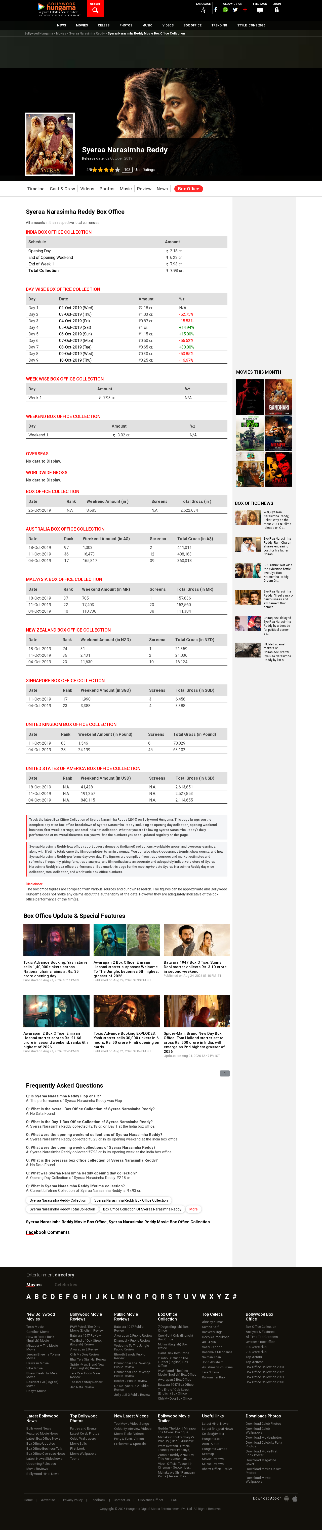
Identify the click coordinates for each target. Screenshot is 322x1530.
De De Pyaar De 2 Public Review (131, 1388)
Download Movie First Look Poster (261, 1453)
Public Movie (126, 1317)
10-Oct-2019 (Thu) (75, 360)
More (193, 1209)
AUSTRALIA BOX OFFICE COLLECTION (65, 529)
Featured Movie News (42, 1433)
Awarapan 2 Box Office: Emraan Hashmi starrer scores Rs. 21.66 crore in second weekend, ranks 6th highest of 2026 (55, 1040)
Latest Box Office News (43, 1438)
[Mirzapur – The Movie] (278, 433)
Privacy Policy (73, 1500)
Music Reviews (213, 1464)
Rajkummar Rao (213, 1377)
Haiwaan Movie (37, 1363)
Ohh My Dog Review (84, 1354)
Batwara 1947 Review (85, 1335)
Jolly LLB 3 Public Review (132, 1395)
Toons (74, 1459)
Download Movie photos (264, 1437)
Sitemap (208, 1454)
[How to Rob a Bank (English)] (250, 433)
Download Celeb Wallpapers (258, 1430)
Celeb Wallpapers (83, 1438)
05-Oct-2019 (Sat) (75, 327)
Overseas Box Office (260, 1342)
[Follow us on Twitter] (235, 10)
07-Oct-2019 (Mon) (76, 340)
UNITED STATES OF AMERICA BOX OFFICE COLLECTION (83, 768)
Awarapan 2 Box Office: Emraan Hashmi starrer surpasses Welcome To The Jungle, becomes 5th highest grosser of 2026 (126, 969)
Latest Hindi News (215, 1423)
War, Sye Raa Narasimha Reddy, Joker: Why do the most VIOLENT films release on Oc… (277, 520)
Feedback (98, 1500)
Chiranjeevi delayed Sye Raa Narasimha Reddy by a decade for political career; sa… (277, 625)
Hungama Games (214, 1449)
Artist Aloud (210, 1444)
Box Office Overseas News (45, 1453)
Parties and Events (83, 1428)
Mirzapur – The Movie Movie (42, 1347)
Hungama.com (212, 1439)
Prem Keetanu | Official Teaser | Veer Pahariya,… (175, 1448)
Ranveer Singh (212, 1332)
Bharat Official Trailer (217, 1469)
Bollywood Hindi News (42, 1474)
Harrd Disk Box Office (173, 1353)
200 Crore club (256, 1352)
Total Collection (43, 270)
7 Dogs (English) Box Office (173, 1328)
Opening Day (39, 251)
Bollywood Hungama (39, 33)
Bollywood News (38, 1428)
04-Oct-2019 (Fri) (74, 321)
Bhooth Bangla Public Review (129, 1356)
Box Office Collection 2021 (265, 1377)
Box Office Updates (40, 1443)
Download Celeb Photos (263, 1423)
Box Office (167, 1317)
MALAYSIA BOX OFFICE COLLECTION (64, 579)
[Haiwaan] (278, 469)
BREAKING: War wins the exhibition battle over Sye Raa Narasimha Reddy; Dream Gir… (278, 572)
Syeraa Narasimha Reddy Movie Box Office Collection (159, 1222)
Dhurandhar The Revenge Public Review (132, 1365)
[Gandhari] (278, 397)
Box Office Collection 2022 (265, 1372)
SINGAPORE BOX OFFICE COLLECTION (65, 680)
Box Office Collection (261, 1327)
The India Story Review (86, 1382)
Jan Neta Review (82, 1387)
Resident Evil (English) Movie (42, 1384)
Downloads (263, 1416)
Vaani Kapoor (212, 1347)
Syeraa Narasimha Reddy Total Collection (62, 1209)
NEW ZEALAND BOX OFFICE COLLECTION (68, 630)
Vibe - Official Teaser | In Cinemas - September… (175, 1465)
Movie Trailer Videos (129, 1434)
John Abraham (212, 1362)
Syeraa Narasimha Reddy (87, 33)
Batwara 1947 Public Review (128, 1328)
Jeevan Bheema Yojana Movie (43, 1356)
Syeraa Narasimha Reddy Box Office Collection (131, 1200)
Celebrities (66, 1284)
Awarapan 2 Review (84, 1349)
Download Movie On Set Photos (263, 1471)
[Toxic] (250, 397)
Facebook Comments (48, 1232)
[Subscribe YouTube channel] (245, 11)
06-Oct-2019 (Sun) (75, 334)
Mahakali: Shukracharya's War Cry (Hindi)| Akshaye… (177, 1439)
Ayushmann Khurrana (217, 1367)
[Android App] (286, 1499)
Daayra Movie (36, 1391)
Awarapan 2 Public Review (133, 1335)
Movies (61, 33)
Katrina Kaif (210, 1327)
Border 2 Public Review (130, 1381)
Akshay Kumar (212, 1322)
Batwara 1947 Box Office (175, 1384)
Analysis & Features (260, 1332)
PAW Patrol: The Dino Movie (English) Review (87, 1328)
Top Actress (254, 1362)
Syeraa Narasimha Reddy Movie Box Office (66, 1222)
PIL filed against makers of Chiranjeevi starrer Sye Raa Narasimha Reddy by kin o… (277, 652)
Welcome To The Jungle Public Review (131, 1347)
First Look (77, 1448)
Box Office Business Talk (44, 1448)
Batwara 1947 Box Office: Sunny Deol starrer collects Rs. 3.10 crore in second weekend (195, 967)
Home (28, 1500)
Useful (213, 1416)
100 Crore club (256, 1347)
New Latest (131, 1416)
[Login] (276, 10)
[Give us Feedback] (260, 10)
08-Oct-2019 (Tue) (75, 347)
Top (212, 1314)
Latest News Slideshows (44, 1459)
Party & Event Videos (129, 1439)
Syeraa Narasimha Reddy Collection (58, 1200)
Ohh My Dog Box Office (175, 1398)
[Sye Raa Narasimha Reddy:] (248, 603)
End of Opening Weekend (50, 257)
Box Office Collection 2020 (265, 1382)
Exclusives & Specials (130, 1444)
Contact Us (122, 1500)
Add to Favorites (68, 118)
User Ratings (121, 170)
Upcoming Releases (41, 1464)
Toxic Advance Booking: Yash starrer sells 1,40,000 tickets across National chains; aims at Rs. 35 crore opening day (56, 969)
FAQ (174, 1500)
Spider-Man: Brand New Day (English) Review (87, 1366)
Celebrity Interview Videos (132, 1429)
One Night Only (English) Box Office (175, 1337)
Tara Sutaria (210, 1372)
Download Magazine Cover (261, 1462)
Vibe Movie (34, 1368)
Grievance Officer (150, 1500)
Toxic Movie (35, 1327)
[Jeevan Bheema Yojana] (250, 469)
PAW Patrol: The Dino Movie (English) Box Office (177, 1372)
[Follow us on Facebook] (215, 9)
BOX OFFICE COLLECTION (52, 491)
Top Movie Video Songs (131, 1423)
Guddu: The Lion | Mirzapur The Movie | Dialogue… (177, 1430)
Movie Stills (78, 1443)
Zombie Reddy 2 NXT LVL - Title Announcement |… (177, 1457)
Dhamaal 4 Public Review (132, 1340)
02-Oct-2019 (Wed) (76, 307)
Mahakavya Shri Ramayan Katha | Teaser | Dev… (176, 1474)
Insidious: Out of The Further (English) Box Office (173, 1362)
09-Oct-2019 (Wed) (76, 353)
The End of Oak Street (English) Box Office (173, 1391)
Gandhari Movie (37, 1332)
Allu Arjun (209, 1342)
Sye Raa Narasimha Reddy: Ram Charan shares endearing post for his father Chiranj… (277, 546)
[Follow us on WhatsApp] (225, 10)
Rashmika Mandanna (217, 1352)
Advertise (48, 1500)
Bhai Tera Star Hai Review (88, 1359)
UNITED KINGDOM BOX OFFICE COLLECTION (71, 724)
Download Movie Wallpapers (258, 1479)
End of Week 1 (41, 264)
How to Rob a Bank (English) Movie (40, 1338)
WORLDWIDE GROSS (46, 472)
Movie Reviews (37, 1469)
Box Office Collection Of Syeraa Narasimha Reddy (142, 1209)
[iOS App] (294, 1499)
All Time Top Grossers (262, 1337)
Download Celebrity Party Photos (264, 1444)
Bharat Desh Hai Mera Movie (42, 1375)
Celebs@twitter (213, 1434)
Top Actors (254, 1357)
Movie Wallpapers (83, 1453)
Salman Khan (211, 1357)
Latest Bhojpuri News (217, 1429)
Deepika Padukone (215, 1337)
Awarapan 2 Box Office (174, 1379)
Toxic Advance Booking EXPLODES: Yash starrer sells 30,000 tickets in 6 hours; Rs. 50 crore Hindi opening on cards (126, 1040)
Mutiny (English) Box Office (172, 1346)
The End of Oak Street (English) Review (86, 1342)
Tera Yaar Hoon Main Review (85, 1375)
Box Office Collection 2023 (265, 1367)
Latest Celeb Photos (84, 1433)
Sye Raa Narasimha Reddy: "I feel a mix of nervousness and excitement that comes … (279, 599)
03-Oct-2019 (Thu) (75, 314)
